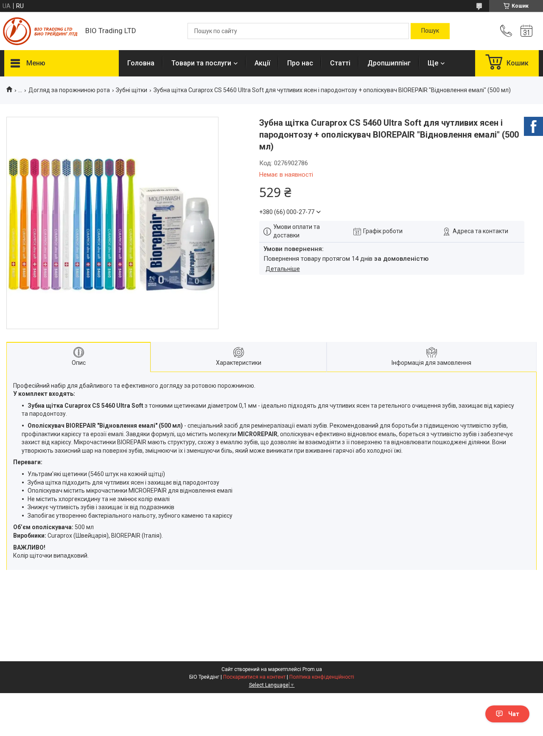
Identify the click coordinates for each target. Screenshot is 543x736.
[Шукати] (430, 31)
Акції (262, 63)
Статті (340, 63)
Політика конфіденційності (321, 677)
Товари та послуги (201, 63)
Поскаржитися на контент (254, 677)
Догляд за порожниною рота (69, 90)
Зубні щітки (131, 90)
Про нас (300, 63)
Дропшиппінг (389, 63)
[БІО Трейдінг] (40, 31)
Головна (140, 63)
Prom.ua (312, 669)
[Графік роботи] (526, 31)
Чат (513, 714)
